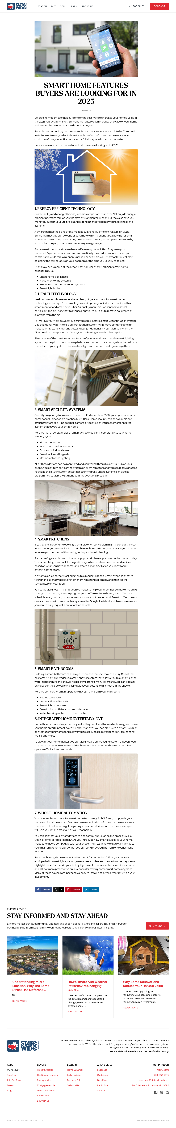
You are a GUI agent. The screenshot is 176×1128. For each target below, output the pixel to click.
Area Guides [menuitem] (43, 1095)
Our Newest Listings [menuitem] (47, 1075)
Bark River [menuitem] (102, 1080)
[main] (88, 457)
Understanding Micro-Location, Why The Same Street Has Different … (30, 986)
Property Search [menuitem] (45, 1069)
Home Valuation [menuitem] (75, 1069)
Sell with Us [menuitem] (73, 1085)
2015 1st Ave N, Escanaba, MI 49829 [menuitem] (150, 1085)
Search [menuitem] (42, 6)
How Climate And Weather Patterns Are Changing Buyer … (87, 986)
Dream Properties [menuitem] (46, 1090)
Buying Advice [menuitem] (44, 1080)
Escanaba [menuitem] (102, 1069)
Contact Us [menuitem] (163, 1069)
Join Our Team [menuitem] (14, 1080)
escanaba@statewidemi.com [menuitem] (154, 1080)
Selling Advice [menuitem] (74, 1075)
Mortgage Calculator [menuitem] (47, 1085)
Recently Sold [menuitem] (74, 1080)
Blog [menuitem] (9, 1090)
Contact (159, 6)
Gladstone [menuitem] (102, 1075)
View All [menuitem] (101, 1090)
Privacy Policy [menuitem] (27, 1120)
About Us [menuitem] (87, 6)
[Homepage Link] (17, 6)
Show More (157, 925)
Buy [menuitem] (53, 6)
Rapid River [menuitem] (103, 1085)
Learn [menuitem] (73, 6)
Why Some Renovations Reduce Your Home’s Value (143, 984)
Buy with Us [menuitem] (43, 1100)
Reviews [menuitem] (11, 1085)
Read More (20, 1001)
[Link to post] (32, 955)
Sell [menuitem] (63, 6)
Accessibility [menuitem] (13, 1120)
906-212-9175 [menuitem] (161, 1075)
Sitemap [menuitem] (39, 1120)
